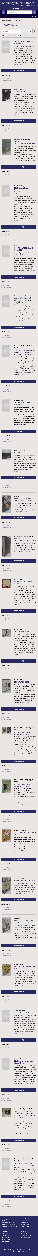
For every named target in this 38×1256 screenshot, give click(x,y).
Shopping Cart (25, 1231)
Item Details (5, 79)
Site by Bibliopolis (19, 1252)
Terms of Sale (6, 1237)
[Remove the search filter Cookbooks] (24, 35)
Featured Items (25, 1225)
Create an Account (26, 1235)
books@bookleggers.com (10, 1227)
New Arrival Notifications (11, 20)
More (22, 64)
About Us (5, 1233)
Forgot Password (26, 1237)
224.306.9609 (10, 1225)
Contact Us (5, 1235)
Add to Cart (18, 70)
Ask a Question (6, 81)
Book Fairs (5, 1231)
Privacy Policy (6, 1239)
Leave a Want (25, 1227)
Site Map (32, 1250)
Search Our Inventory (28, 1219)
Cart (24, 8)
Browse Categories (27, 1221)
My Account (24, 1233)
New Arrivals (25, 1223)
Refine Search (31, 16)
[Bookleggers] (19, 3)
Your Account (15, 8)
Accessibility (6, 1241)
